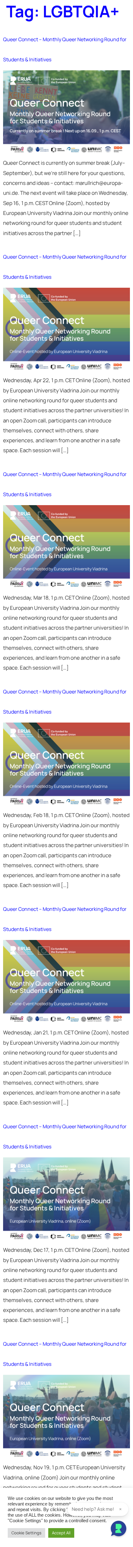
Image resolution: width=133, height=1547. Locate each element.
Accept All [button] (61, 1533)
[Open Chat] (118, 1529)
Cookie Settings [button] (26, 1533)
